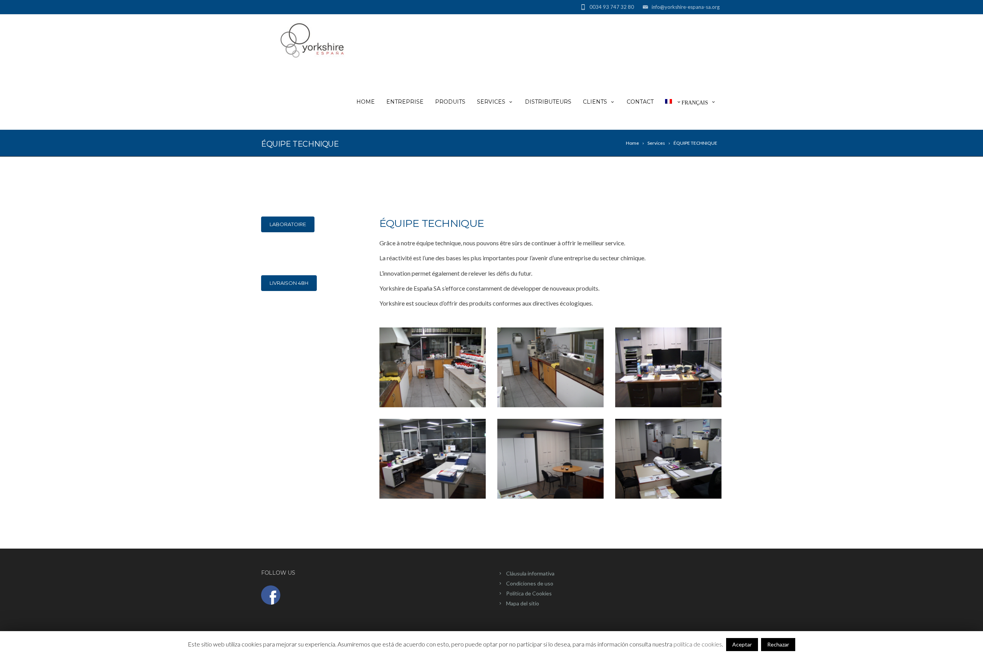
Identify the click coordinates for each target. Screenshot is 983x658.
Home (365, 101)
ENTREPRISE (405, 101)
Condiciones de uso (529, 583)
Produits (450, 101)
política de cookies (698, 644)
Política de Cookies (529, 593)
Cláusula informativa (530, 573)
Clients (595, 101)
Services (491, 101)
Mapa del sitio (522, 603)
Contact (640, 101)
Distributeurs (548, 101)
